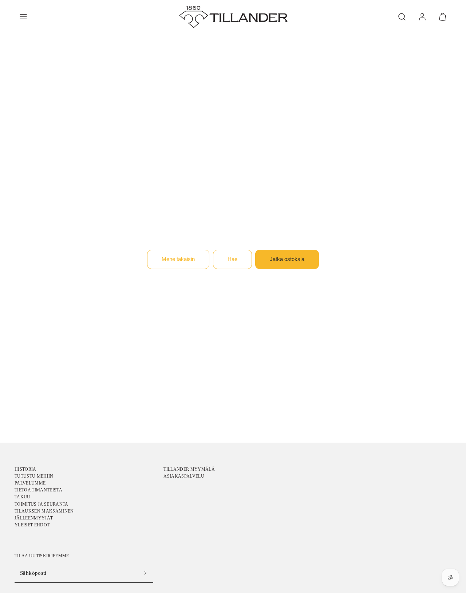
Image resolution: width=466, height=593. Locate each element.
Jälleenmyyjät (34, 518)
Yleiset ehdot (32, 524)
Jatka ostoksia (287, 259)
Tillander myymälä (189, 469)
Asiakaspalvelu (183, 476)
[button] (23, 16)
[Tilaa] (145, 573)
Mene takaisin (178, 259)
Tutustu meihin (34, 476)
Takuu (23, 496)
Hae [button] (232, 259)
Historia (25, 469)
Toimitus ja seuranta (41, 504)
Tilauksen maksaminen (44, 511)
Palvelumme (30, 483)
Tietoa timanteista (38, 490)
